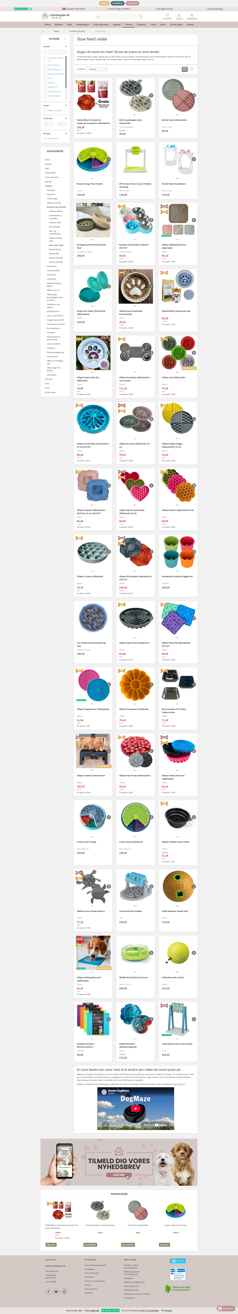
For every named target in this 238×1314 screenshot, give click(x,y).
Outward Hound (83, 650)
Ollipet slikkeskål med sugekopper (173, 777)
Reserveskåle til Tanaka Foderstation (174, 711)
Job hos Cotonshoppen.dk (95, 1281)
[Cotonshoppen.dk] (55, 16)
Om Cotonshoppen (92, 1273)
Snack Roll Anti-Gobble (130, 911)
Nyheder (104, 3)
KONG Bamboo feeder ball (175, 911)
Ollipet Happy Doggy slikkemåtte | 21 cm (172, 445)
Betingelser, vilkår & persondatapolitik (131, 1266)
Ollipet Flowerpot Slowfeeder (134, 709)
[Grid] (185, 69)
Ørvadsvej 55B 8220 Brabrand (50, 1276)
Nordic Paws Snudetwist (174, 183)
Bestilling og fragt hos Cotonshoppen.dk (132, 1273)
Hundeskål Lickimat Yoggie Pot (177, 576)
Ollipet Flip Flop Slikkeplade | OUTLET (176, 644)
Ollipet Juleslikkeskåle (173, 377)
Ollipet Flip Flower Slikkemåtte (134, 775)
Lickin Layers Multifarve (131, 841)
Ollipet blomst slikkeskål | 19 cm (178, 510)
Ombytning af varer (131, 1290)
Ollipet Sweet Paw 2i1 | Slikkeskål (88, 379)
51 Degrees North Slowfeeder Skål (91, 246)
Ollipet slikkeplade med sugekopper (89, 979)
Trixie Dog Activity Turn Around (177, 1043)
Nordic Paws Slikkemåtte (174, 120)
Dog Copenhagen (126, 127)
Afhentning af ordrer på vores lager (137, 1294)
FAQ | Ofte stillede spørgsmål (95, 1265)
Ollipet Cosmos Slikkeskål (90, 576)
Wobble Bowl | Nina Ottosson (133, 977)
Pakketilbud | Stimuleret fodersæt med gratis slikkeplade (93, 121)
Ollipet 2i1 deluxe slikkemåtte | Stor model (134, 379)
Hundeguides (89, 1269)
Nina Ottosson (83, 849)
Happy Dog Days (91, 1289)
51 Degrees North (84, 251)
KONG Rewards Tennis (173, 977)
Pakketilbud (118, 3)
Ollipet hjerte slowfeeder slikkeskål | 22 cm (131, 512)
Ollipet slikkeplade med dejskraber (174, 246)
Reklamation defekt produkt (134, 1282)
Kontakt (88, 1285)
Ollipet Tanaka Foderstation (91, 775)
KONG (79, 318)
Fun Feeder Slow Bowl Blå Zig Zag (91, 644)
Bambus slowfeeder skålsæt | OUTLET (134, 246)
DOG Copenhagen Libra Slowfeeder (130, 121)
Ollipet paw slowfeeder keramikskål (131, 312)
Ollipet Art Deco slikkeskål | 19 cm (134, 445)
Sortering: (81, 69)
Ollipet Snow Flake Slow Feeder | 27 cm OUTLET (93, 445)
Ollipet (164, 251)
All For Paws (124, 190)
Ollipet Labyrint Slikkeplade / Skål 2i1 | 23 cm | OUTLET (91, 512)
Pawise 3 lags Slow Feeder (90, 183)
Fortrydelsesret (129, 1298)
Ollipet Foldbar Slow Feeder (175, 841)
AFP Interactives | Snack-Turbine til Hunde (135, 185)
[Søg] (141, 16)
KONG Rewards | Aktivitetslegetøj (127, 1045)
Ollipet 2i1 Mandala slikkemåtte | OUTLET (135, 578)
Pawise (80, 190)
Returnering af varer (131, 1286)
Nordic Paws (167, 127)
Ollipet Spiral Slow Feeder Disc (134, 642)
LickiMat (165, 583)
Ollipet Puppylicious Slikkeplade (93, 709)
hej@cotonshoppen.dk (55, 1266)
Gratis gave (132, 3)
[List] (192, 69)
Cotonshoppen (125, 251)
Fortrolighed (128, 1278)
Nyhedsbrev (89, 1293)
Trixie (164, 1050)
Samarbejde (89, 1277)
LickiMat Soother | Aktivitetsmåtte (86, 1045)
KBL (121, 918)
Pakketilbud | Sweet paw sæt (176, 311)
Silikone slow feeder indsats (91, 911)
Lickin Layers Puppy (86, 841)
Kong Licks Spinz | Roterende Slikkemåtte (91, 312)
